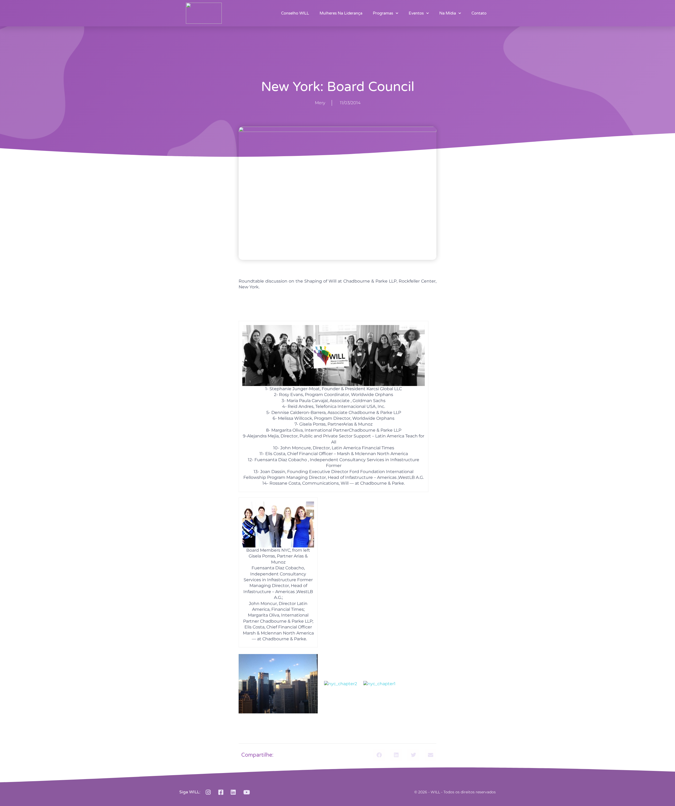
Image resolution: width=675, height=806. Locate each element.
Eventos (416, 13)
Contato (478, 13)
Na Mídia (447, 13)
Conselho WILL (295, 13)
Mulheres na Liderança (341, 13)
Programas (383, 13)
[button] (379, 755)
